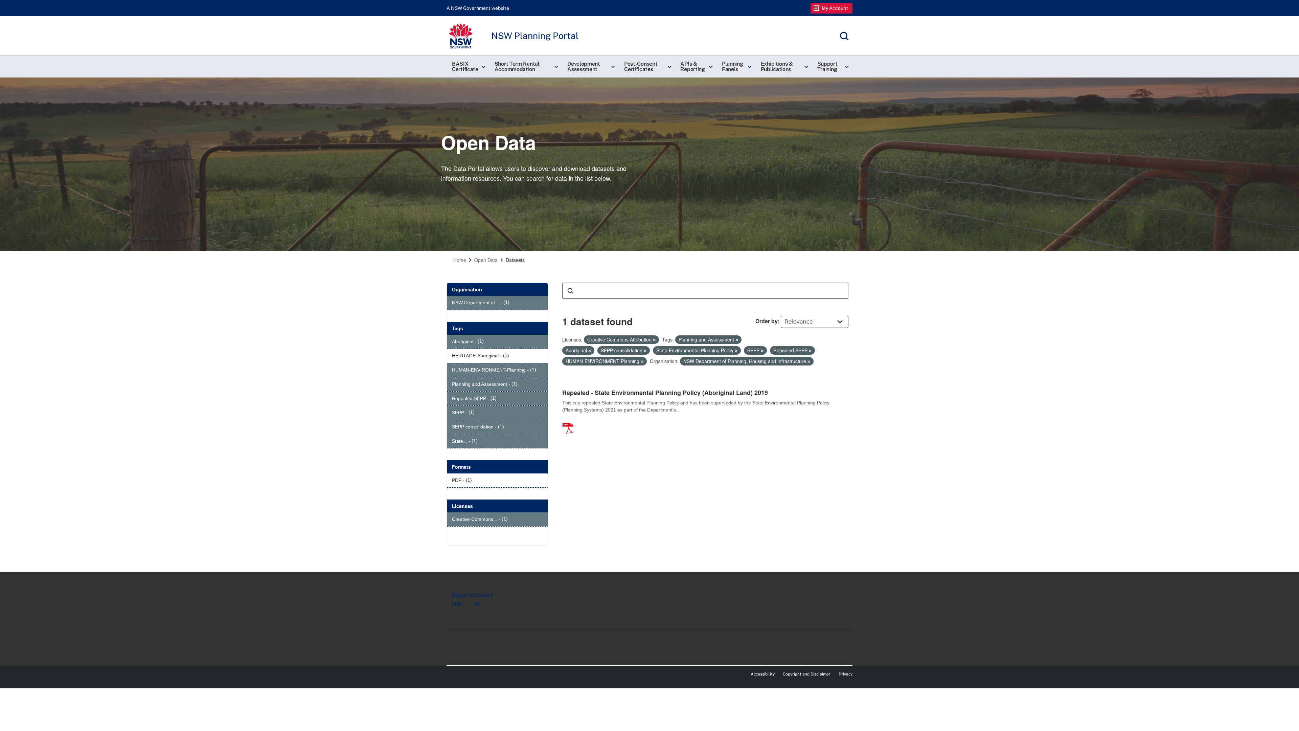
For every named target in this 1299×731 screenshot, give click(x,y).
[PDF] (570, 421)
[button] (468, 66)
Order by (766, 321)
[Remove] (654, 339)
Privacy (845, 674)
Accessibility (763, 674)
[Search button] (570, 291)
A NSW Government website (478, 8)
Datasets (515, 260)
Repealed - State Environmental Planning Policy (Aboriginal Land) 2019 (665, 392)
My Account (835, 8)
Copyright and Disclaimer (806, 674)
